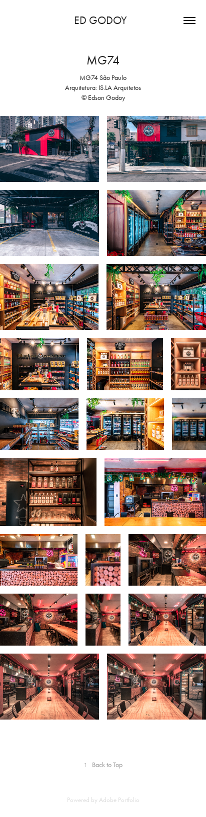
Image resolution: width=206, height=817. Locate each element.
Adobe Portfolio (119, 800)
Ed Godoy (103, 20)
